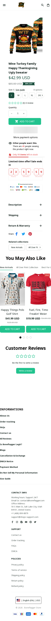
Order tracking (18, 540)
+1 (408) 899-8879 (19, 513)
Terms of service (19, 570)
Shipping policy (18, 575)
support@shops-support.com (24, 517)
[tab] (20, 337)
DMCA (14, 551)
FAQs (13, 545)
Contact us (16, 535)
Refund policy (17, 586)
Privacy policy (17, 564)
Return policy (17, 580)
